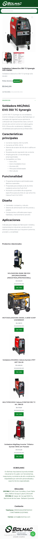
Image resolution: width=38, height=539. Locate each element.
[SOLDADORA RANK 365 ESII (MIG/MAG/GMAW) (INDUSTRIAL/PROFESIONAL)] (19, 259)
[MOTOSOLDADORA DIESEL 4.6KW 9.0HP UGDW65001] (19, 303)
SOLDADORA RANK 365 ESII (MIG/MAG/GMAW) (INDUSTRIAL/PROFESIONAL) (19, 275)
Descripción (6, 100)
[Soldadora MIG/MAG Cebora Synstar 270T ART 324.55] (19, 345)
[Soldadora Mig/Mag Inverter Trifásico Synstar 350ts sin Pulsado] (19, 430)
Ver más (19, 287)
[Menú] (35, 3)
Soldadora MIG (17, 92)
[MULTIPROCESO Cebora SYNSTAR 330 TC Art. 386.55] (19, 388)
